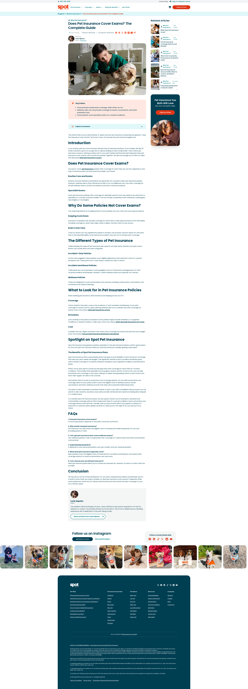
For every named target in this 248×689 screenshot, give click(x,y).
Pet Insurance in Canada (129, 634)
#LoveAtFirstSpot (102, 539)
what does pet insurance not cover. (130, 322)
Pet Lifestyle (133, 611)
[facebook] (116, 32)
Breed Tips (133, 595)
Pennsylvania (111, 614)
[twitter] (122, 32)
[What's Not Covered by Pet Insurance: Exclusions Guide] (165, 56)
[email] (131, 32)
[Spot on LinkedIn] (154, 539)
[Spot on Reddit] (166, 539)
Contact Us (171, 605)
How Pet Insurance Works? (77, 605)
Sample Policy (152, 601)
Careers (170, 598)
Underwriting (163, 1)
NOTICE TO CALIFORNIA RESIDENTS (79, 645)
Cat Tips (132, 598)
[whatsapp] (128, 32)
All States (110, 623)
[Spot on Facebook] (149, 539)
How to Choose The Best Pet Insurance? (81, 608)
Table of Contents (82, 126)
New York (110, 608)
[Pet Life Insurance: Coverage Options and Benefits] (165, 42)
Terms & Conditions (154, 605)
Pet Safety (133, 614)
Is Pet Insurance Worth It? (77, 611)
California (110, 595)
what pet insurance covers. (99, 310)
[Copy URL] (135, 32)
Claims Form (152, 614)
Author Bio (83, 40)
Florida (109, 598)
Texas (109, 617)
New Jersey (110, 605)
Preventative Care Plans (77, 614)
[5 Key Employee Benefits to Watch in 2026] (165, 84)
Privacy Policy (87, 680)
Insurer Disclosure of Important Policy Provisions (104, 645)
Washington (111, 620)
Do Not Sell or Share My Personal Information (106, 680)
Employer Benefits (153, 595)
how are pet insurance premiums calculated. (100, 334)
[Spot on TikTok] (158, 539)
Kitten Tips (133, 605)
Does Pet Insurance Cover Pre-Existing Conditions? (85, 598)
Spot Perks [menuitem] (126, 7)
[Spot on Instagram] (158, 585)
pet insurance (87, 169)
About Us (170, 595)
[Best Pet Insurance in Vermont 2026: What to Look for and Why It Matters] (165, 70)
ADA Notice (151, 608)
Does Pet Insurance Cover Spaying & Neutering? (84, 601)
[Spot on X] (162, 539)
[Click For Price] (170, 7)
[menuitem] (76, 7)
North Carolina (111, 611)
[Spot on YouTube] (171, 539)
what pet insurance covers (90, 158)
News (169, 601)
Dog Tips (132, 601)
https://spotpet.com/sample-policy (145, 649)
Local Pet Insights (135, 608)
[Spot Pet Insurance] (74, 585)
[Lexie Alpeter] (71, 39)
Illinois (109, 601)
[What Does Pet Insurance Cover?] (165, 29)
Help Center (151, 617)
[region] (124, 556)
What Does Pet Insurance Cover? (79, 595)
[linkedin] (119, 32)
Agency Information (154, 598)
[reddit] (125, 32)
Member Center (152, 611)
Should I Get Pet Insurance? (78, 617)
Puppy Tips (133, 617)
